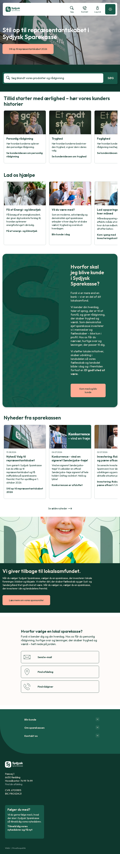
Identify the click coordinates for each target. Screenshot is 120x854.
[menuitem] (35, 9)
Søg (111, 78)
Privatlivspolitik (19, 848)
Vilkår (7, 848)
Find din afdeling (13, 784)
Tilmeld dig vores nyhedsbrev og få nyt (20, 828)
